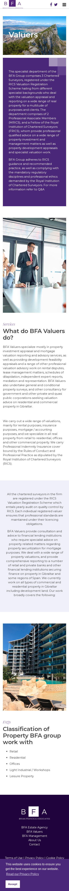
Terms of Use (14, 858)
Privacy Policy (34, 858)
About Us (34, 840)
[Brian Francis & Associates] (13, 4)
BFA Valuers (34, 831)
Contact (34, 844)
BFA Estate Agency (34, 827)
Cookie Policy (55, 858)
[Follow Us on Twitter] (56, 5)
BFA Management (34, 836)
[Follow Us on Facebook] (51, 5)
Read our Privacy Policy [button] (22, 874)
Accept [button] (12, 884)
